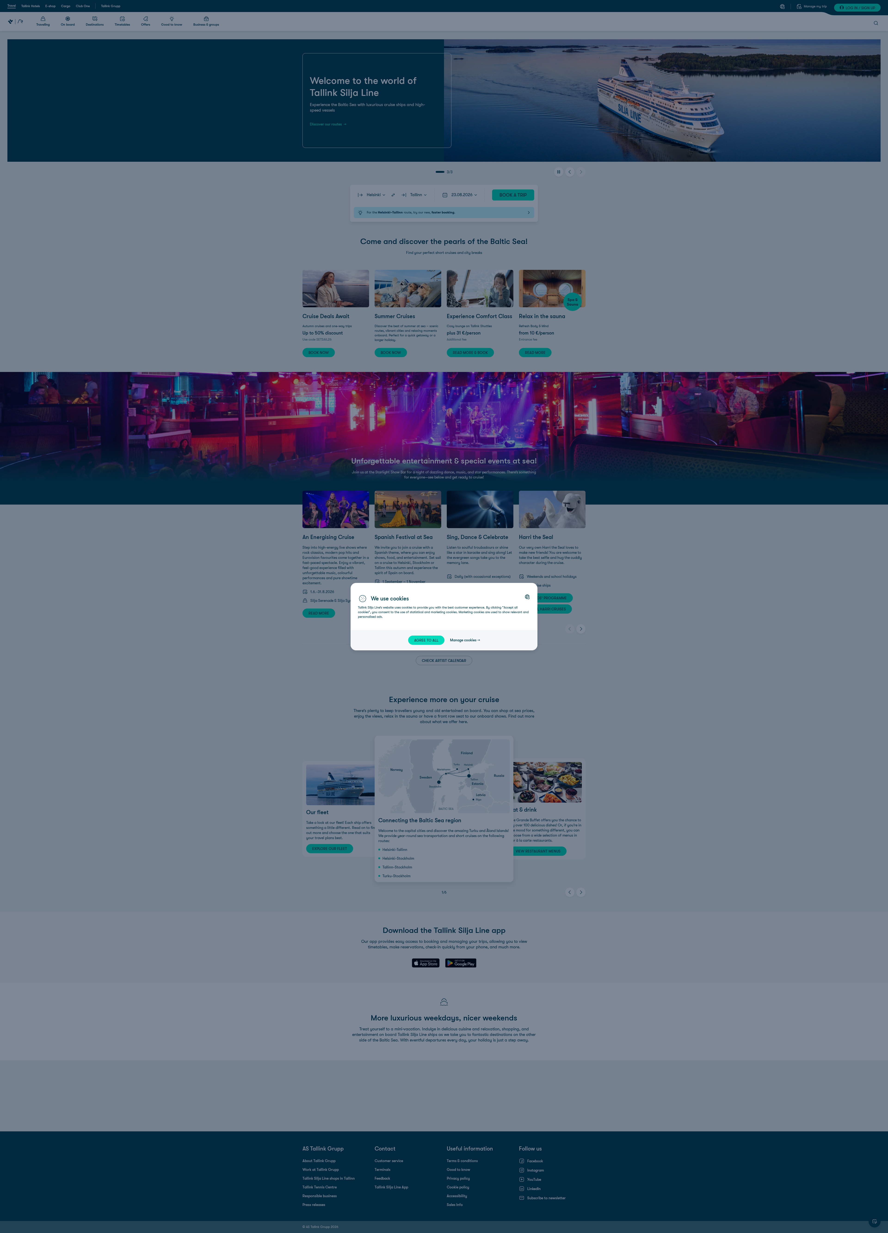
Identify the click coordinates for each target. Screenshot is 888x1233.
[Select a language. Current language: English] (527, 597)
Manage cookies (463, 640)
